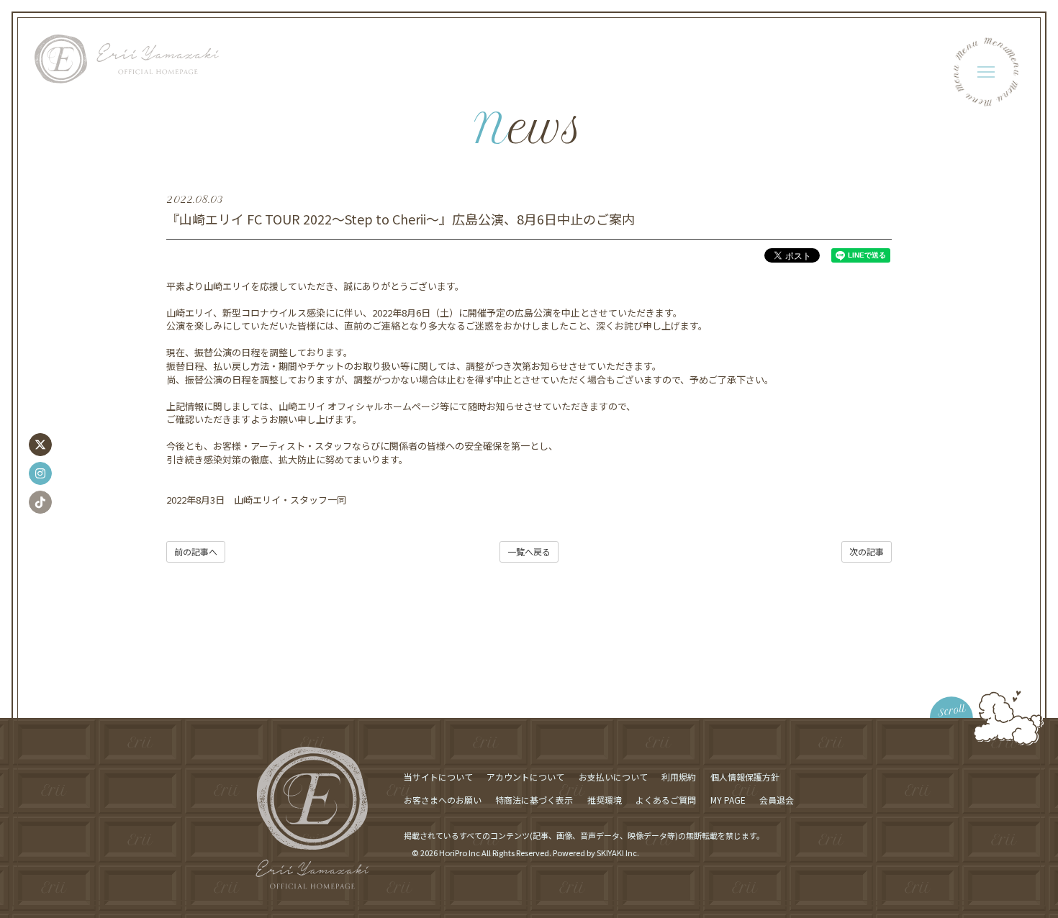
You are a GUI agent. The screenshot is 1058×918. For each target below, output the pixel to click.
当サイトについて (438, 777)
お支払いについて (613, 777)
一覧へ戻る (529, 551)
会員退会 (776, 800)
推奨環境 (604, 800)
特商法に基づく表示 (534, 800)
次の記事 (866, 551)
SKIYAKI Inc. (618, 852)
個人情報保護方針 (744, 777)
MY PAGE (728, 800)
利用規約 (678, 777)
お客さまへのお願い (442, 800)
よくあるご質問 (666, 800)
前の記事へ (195, 551)
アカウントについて (525, 777)
